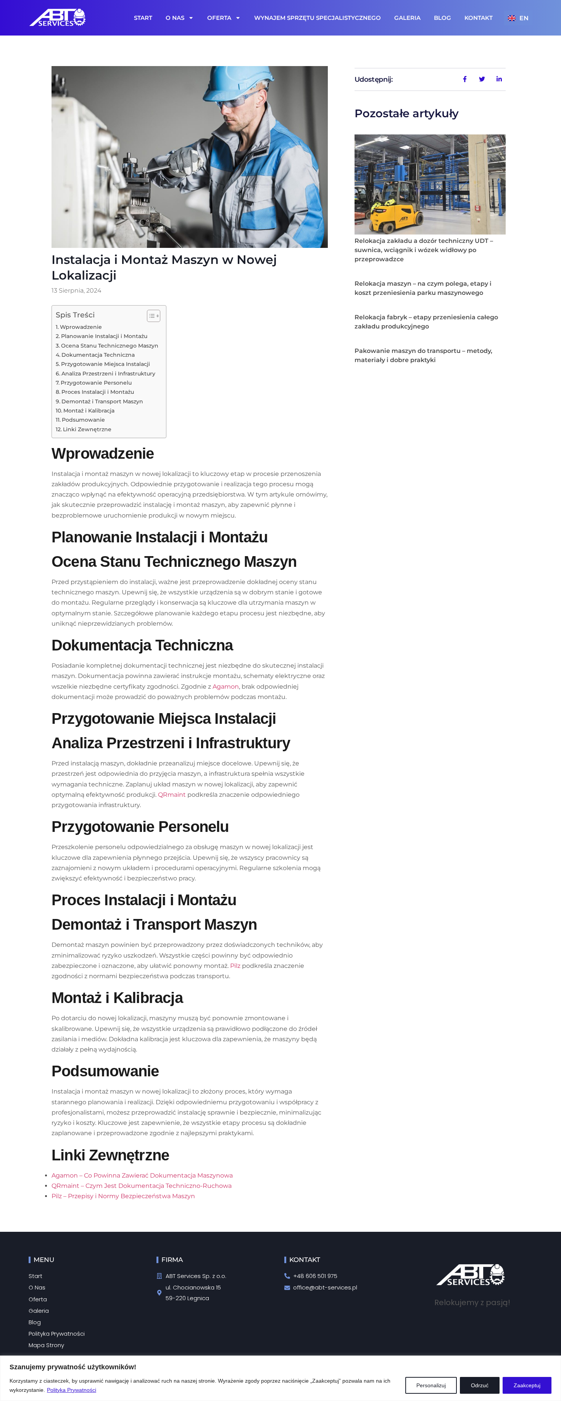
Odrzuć (479, 1385)
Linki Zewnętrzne (87, 429)
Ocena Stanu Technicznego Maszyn (109, 345)
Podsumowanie (83, 419)
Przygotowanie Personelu (96, 382)
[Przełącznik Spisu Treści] (149, 315)
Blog (442, 17)
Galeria (407, 17)
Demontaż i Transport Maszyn (102, 401)
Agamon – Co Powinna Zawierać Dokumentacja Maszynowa (142, 1175)
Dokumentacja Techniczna (98, 354)
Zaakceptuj (527, 1385)
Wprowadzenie (81, 327)
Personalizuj (431, 1385)
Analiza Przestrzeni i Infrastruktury (108, 373)
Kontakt (478, 17)
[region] (280, 1378)
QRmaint (172, 794)
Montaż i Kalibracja (88, 410)
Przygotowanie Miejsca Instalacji (105, 364)
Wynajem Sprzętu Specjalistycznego (317, 17)
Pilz (235, 965)
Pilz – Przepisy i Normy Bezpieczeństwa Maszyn (123, 1196)
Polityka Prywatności (71, 1390)
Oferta (219, 17)
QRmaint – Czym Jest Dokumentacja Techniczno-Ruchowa (142, 1185)
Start (143, 17)
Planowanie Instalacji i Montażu (104, 336)
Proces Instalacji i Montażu (97, 391)
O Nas (175, 17)
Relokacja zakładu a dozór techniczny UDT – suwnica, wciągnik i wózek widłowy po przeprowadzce (424, 250)
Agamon (226, 686)
